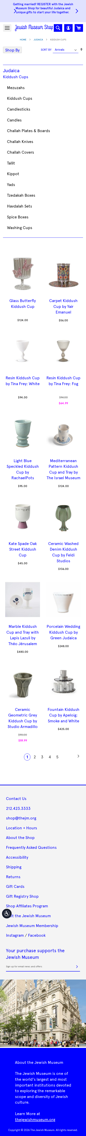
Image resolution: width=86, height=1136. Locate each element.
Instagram (15, 935)
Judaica (38, 39)
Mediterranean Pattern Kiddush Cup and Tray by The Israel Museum (63, 469)
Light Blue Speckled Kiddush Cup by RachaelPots (23, 469)
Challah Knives (20, 141)
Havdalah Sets (19, 206)
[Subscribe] (77, 966)
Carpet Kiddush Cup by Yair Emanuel (63, 306)
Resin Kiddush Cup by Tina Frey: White (23, 380)
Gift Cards (15, 886)
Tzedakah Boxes (21, 195)
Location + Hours (21, 828)
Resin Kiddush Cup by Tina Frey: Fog (63, 380)
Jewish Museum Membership (32, 925)
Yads (11, 184)
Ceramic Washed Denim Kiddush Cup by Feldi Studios (63, 552)
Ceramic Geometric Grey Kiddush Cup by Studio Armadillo (23, 717)
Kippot (13, 173)
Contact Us (16, 798)
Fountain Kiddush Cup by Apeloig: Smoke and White (63, 715)
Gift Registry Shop (22, 896)
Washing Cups (19, 227)
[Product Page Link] (22, 294)
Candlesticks (18, 109)
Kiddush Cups (15, 76)
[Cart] (79, 28)
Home (23, 39)
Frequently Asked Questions (31, 847)
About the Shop (20, 837)
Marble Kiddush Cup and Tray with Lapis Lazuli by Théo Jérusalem (22, 634)
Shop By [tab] (12, 50)
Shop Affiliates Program (27, 906)
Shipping (13, 867)
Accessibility (17, 857)
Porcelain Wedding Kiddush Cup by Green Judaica (63, 631)
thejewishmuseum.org (35, 1119)
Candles (14, 120)
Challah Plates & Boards (28, 130)
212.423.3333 (18, 808)
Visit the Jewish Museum (28, 915)
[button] (68, 28)
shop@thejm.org (21, 818)
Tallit (11, 163)
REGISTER (44, 4)
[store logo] (34, 28)
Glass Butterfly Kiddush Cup (22, 303)
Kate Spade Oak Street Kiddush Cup (23, 549)
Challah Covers (20, 152)
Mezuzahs (16, 87)
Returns (13, 876)
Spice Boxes (17, 217)
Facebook (37, 935)
